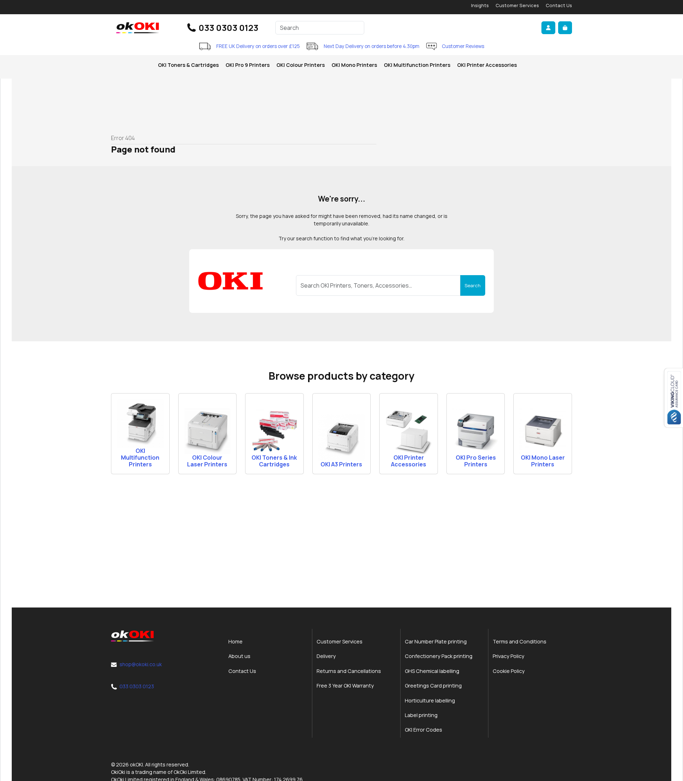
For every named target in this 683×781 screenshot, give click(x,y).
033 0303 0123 (228, 27)
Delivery (326, 656)
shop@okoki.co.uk (141, 664)
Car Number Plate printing (436, 641)
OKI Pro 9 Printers (248, 64)
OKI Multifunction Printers (417, 64)
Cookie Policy (509, 671)
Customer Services (517, 5)
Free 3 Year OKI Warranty (345, 685)
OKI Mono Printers (354, 64)
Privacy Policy (508, 656)
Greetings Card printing (433, 685)
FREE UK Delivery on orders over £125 (258, 46)
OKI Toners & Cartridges (188, 64)
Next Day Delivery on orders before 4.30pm (371, 46)
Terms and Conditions (519, 641)
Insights (480, 5)
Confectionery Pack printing (438, 656)
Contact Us (559, 5)
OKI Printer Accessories (487, 64)
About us (239, 656)
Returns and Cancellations (349, 671)
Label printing (421, 715)
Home (235, 641)
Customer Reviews (463, 46)
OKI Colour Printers (300, 64)
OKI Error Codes (423, 729)
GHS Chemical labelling (432, 671)
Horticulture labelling (430, 700)
